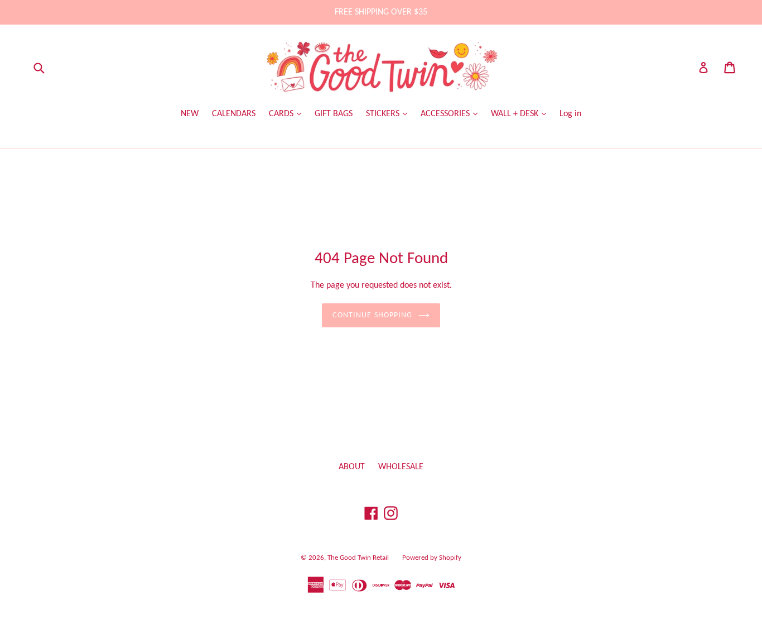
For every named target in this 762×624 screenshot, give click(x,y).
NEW (190, 113)
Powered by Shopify (431, 557)
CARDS (282, 113)
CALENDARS (233, 113)
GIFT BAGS (334, 113)
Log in (570, 113)
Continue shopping (372, 315)
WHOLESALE (400, 467)
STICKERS (384, 113)
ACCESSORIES (446, 113)
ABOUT (352, 467)
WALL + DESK (516, 113)
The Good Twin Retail (358, 557)
